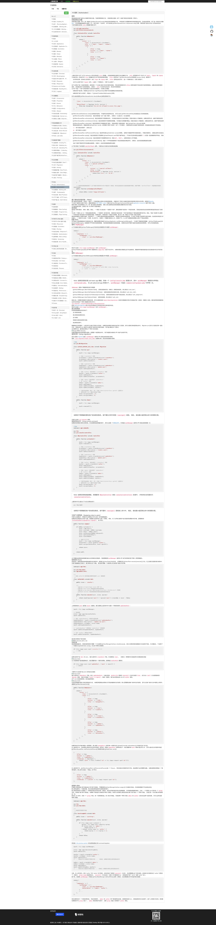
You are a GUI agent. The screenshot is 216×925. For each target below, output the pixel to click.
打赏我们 (90, 922)
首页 (62, 1)
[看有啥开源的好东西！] (211, 31)
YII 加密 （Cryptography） (59, 192)
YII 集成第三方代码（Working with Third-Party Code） (66, 298)
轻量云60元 (76, 1)
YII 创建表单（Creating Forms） (60, 143)
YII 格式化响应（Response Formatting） (62, 231)
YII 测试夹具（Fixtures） (58, 268)
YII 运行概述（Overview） (58, 73)
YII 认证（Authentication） (59, 184)
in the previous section (81, 843)
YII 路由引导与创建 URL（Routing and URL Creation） (66, 78)
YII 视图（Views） (56, 54)
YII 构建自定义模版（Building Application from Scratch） (67, 278)
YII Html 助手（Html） (57, 315)
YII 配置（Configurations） (59, 108)
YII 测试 (54, 255)
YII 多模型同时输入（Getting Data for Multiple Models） (66, 153)
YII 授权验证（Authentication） (60, 234)
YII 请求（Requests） (57, 81)
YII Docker (54, 303)
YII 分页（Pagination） (58, 165)
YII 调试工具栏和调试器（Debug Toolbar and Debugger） (67, 248)
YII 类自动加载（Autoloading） (60, 113)
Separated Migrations (80, 305)
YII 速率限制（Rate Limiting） (59, 236)
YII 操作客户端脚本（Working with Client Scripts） (65, 175)
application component (139, 203)
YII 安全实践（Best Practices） (60, 195)
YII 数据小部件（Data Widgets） (60, 172)
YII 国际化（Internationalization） (60, 285)
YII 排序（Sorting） (57, 167)
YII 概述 (54, 39)
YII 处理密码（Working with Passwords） (62, 189)
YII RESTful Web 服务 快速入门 (60, 221)
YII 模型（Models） (57, 51)
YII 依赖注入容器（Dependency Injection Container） (66, 118)
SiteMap (95, 922)
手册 (53, 9)
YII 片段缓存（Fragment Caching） (61, 212)
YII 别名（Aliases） (57, 111)
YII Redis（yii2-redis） (58, 136)
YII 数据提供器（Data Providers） (61, 170)
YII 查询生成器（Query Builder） (60, 128)
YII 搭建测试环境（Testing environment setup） (64, 258)
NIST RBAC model (101, 203)
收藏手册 (64, 9)
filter (73, 23)
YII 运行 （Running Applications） (61, 24)
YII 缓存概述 (55, 207)
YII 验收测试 (55, 266)
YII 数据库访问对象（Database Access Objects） (65, 125)
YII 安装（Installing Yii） (58, 21)
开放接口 (75, 922)
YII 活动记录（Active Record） (60, 130)
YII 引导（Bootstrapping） (58, 76)
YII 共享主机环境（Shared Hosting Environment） (65, 293)
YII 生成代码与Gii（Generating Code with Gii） (64, 32)
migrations (80, 336)
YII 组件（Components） (58, 98)
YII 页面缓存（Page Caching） (60, 214)
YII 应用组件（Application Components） (62, 46)
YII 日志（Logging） (57, 91)
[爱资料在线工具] (54, 1)
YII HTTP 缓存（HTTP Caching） (60, 197)
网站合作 (70, 922)
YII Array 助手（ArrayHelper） (60, 313)
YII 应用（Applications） (58, 44)
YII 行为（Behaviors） (57, 106)
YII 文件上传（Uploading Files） (60, 148)
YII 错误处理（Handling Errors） (60, 89)
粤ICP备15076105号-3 (104, 922)
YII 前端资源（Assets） (58, 64)
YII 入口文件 (55, 41)
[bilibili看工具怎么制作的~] (211, 27)
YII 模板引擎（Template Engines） (61, 295)
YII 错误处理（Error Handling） (60, 241)
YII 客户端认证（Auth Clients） (60, 200)
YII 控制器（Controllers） (58, 49)
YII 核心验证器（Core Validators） (61, 283)
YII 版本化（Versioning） (58, 239)
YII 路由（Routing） (57, 229)
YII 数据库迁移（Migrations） (59, 133)
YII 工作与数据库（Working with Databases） (64, 29)
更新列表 (80, 922)
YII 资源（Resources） (58, 224)
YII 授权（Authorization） (58, 187)
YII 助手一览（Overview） (58, 310)
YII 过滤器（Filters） (57, 59)
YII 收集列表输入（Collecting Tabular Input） (63, 150)
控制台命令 (116, 423)
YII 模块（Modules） (57, 56)
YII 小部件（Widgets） (58, 61)
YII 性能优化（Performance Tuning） (61, 290)
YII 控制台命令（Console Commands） (62, 280)
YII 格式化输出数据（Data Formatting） (62, 162)
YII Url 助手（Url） (56, 318)
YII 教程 (54, 19)
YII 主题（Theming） (57, 177)
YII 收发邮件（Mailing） (58, 288)
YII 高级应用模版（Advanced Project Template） (64, 275)
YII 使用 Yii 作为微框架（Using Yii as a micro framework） (67, 300)
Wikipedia (150, 201)
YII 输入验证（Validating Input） (60, 145)
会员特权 (68, 1)
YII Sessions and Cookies (58, 86)
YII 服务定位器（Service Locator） (61, 116)
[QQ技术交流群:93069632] (211, 35)
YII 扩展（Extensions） (58, 66)
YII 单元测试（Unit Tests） (59, 261)
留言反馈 (85, 922)
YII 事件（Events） (57, 103)
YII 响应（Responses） (58, 84)
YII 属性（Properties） (58, 101)
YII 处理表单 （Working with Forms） (61, 26)
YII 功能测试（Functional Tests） (60, 263)
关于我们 (65, 922)
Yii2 (58, 9)
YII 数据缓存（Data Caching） (60, 209)
